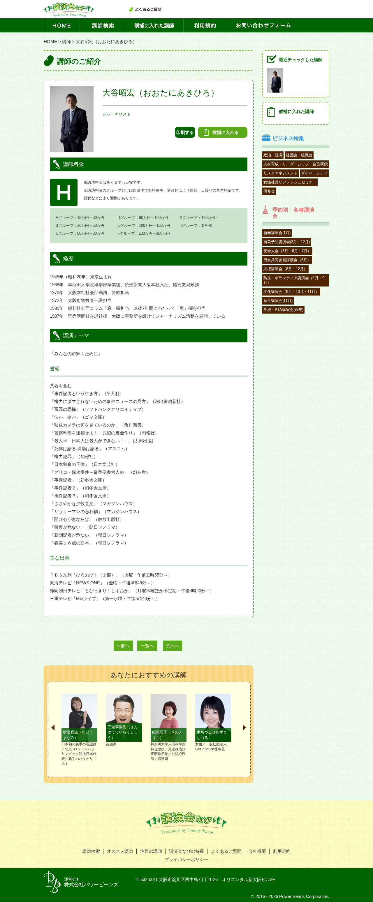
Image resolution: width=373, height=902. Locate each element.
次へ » (172, 645)
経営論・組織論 (299, 155)
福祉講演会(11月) (278, 300)
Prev (52, 728)
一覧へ (147, 645)
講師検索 (91, 851)
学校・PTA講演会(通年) (283, 309)
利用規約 (282, 851)
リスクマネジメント (280, 173)
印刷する (185, 132)
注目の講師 (151, 851)
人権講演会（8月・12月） (285, 269)
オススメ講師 (120, 851)
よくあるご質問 (226, 851)
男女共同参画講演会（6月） (287, 260)
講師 (66, 41)
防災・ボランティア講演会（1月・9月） (293, 280)
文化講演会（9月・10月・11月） (291, 291)
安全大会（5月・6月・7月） (287, 251)
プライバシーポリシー (186, 859)
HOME (50, 41)
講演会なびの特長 (186, 851)
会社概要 (257, 851)
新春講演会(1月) (277, 233)
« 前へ (123, 645)
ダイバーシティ (314, 173)
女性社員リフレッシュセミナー (289, 182)
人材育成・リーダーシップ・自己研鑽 (295, 164)
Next (244, 728)
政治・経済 (272, 155)
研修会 (269, 191)
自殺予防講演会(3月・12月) (286, 242)
